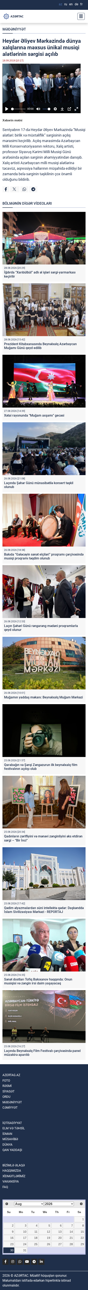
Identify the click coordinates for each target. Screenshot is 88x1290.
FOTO (6, 1080)
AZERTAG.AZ (11, 1075)
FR (81, 4)
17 (24, 1237)
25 (35, 1244)
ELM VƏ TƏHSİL (13, 1128)
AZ (60, 4)
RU (65, 4)
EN (71, 4)
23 (12, 1244)
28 (71, 1244)
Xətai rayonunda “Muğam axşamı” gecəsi (34, 415)
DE (76, 4)
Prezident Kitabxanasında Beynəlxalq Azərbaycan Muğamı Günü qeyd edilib (40, 346)
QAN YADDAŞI (12, 1150)
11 (35, 1231)
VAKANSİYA (10, 1181)
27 (60, 1244)
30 (12, 1250)
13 (60, 1231)
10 (24, 1231)
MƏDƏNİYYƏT (14, 29)
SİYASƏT (8, 1091)
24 (24, 1244)
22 (82, 1237)
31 (24, 1250)
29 (82, 1244)
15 (82, 1231)
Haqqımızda (11, 1171)
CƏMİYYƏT (10, 1107)
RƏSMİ (7, 1086)
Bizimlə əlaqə (13, 1165)
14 (71, 1231)
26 (48, 1244)
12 (48, 1231)
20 (60, 1237)
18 (35, 1237)
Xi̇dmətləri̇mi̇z (13, 1176)
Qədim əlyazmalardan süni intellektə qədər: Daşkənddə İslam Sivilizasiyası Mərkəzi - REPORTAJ (44, 910)
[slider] (18, 109)
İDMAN (7, 1134)
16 (12, 1237)
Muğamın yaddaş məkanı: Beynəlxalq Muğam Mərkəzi (43, 697)
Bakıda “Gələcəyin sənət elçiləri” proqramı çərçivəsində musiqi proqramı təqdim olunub (43, 556)
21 (71, 1237)
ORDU (6, 1097)
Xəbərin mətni (12, 120)
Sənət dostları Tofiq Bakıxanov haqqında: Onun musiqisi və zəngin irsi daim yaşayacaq (38, 981)
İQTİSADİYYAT (12, 1123)
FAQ (5, 1187)
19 (48, 1237)
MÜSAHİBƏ (10, 1139)
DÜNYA (7, 1145)
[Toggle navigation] (80, 16)
